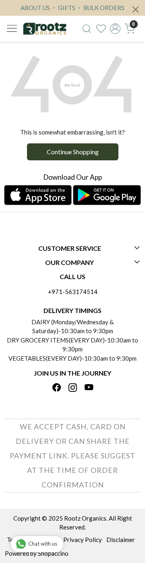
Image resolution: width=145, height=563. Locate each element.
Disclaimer (120, 539)
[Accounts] (115, 28)
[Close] (135, 9)
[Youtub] (89, 388)
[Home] (44, 29)
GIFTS (66, 7)
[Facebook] (56, 388)
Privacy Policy (82, 539)
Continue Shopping (73, 151)
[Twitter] (73, 388)
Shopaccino (53, 553)
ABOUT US (35, 7)
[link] (86, 28)
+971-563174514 (72, 291)
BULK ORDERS (103, 7)
